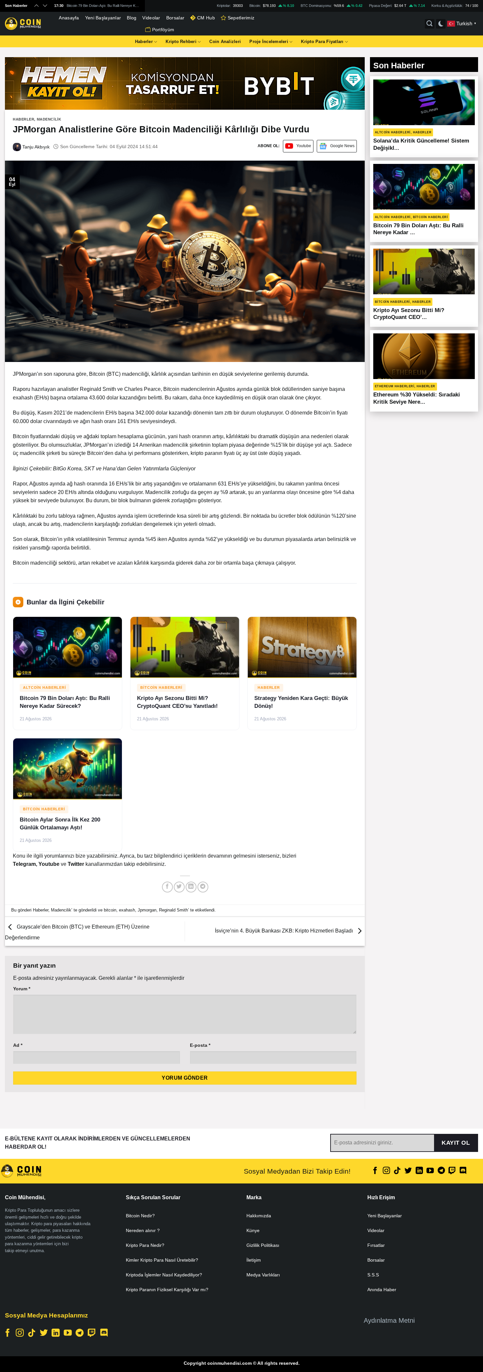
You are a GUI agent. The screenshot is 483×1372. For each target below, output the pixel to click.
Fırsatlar (376, 1245)
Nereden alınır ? (143, 1230)
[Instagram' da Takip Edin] (386, 1171)
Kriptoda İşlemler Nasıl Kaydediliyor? (164, 1274)
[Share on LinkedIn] (191, 887)
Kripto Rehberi (181, 41)
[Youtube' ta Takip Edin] (430, 1171)
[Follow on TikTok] (397, 1171)
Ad (17, 1045)
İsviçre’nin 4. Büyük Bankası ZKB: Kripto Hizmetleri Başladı (284, 931)
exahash (127, 910)
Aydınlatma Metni (389, 1320)
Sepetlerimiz (241, 17)
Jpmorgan (147, 910)
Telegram (24, 864)
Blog (131, 17)
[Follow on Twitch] (452, 1171)
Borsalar (175, 17)
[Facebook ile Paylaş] (167, 887)
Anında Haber (381, 1289)
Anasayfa (69, 17)
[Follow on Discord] (463, 1171)
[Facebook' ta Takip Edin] (375, 1171)
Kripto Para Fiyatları (322, 41)
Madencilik (49, 119)
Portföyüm (163, 29)
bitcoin (110, 910)
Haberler (144, 41)
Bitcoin (97, 374)
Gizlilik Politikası (262, 1245)
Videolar (151, 17)
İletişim (253, 1260)
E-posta (200, 1045)
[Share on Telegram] (202, 887)
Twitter (76, 864)
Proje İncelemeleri (268, 41)
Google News (342, 146)
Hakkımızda (258, 1215)
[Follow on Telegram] (441, 1171)
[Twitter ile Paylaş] (179, 887)
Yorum (21, 988)
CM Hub (206, 17)
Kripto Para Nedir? (145, 1245)
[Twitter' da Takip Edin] (408, 1171)
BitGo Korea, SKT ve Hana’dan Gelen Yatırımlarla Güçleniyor (124, 468)
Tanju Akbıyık (35, 146)
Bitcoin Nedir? (140, 1215)
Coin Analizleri (225, 41)
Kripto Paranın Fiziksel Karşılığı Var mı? (167, 1289)
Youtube (303, 146)
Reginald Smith (173, 910)
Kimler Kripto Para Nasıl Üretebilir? (162, 1260)
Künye (253, 1230)
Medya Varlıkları (263, 1274)
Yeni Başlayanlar (103, 17)
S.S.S (373, 1274)
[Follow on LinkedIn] (419, 1171)
